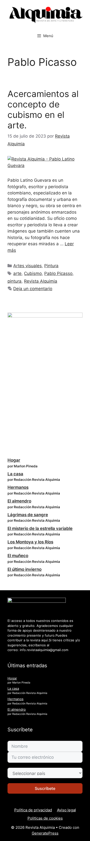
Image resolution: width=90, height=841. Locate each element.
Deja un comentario (32, 288)
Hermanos (18, 487)
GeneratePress (45, 833)
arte (17, 273)
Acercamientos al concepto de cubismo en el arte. (43, 109)
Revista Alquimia (40, 281)
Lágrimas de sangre (28, 514)
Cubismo (33, 273)
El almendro (19, 501)
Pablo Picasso (58, 273)
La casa (15, 473)
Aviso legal (66, 810)
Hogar (14, 460)
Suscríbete (45, 788)
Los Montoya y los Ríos (30, 541)
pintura (15, 281)
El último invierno (25, 569)
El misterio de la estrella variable (40, 528)
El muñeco (18, 555)
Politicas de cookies (45, 818)
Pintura (51, 265)
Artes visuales (27, 265)
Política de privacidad (33, 810)
